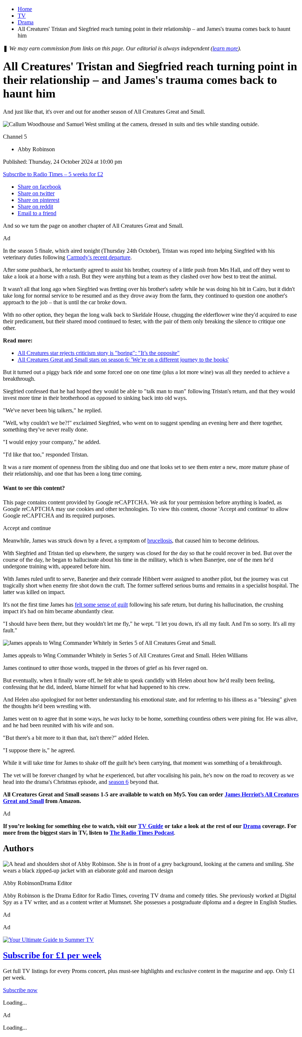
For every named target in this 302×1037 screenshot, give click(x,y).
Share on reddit (35, 206)
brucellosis (159, 540)
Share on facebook (39, 187)
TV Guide (150, 826)
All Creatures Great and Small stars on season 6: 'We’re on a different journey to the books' (123, 359)
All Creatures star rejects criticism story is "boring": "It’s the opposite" (99, 353)
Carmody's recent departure (98, 257)
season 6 (119, 782)
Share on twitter (36, 193)
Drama (26, 22)
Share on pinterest (38, 200)
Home (25, 9)
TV (22, 16)
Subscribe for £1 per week (52, 955)
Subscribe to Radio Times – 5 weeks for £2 (53, 174)
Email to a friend (37, 213)
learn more (225, 48)
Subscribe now (20, 990)
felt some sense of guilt (101, 604)
